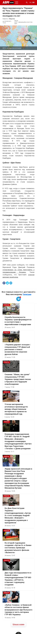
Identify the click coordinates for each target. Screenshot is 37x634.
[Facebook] (4, 283)
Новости (5, 19)
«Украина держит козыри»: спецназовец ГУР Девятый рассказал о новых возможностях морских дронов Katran (18, 349)
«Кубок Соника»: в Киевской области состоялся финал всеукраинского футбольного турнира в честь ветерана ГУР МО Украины (18, 610)
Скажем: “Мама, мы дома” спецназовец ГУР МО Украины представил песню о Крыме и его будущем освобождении (18, 379)
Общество (12, 19)
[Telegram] (10, 283)
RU (33, 2)
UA (30, 2)
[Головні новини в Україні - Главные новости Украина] (8, 2)
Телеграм (27, 294)
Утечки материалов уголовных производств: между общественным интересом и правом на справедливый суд (16, 409)
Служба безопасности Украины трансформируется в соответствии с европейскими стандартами (18, 321)
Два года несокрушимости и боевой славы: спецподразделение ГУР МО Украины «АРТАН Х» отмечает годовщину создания (18, 579)
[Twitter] (7, 283)
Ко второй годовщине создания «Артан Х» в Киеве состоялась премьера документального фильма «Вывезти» (18, 548)
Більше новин (18, 624)
